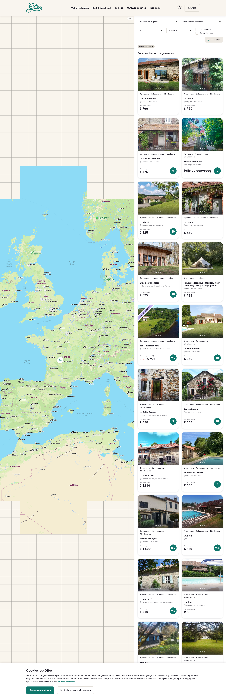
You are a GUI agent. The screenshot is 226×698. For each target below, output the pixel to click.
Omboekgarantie (207, 33)
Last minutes (205, 29)
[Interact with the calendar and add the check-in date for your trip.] (139, 21)
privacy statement (67, 681)
